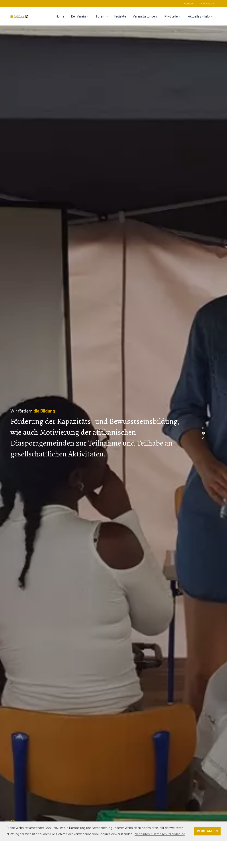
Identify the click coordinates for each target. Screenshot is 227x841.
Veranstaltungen (145, 16)
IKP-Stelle (170, 16)
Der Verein (78, 16)
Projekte (120, 16)
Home (60, 16)
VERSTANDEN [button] (207, 831)
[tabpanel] (113, 433)
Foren (100, 16)
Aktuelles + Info (199, 16)
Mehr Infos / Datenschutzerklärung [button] (160, 834)
